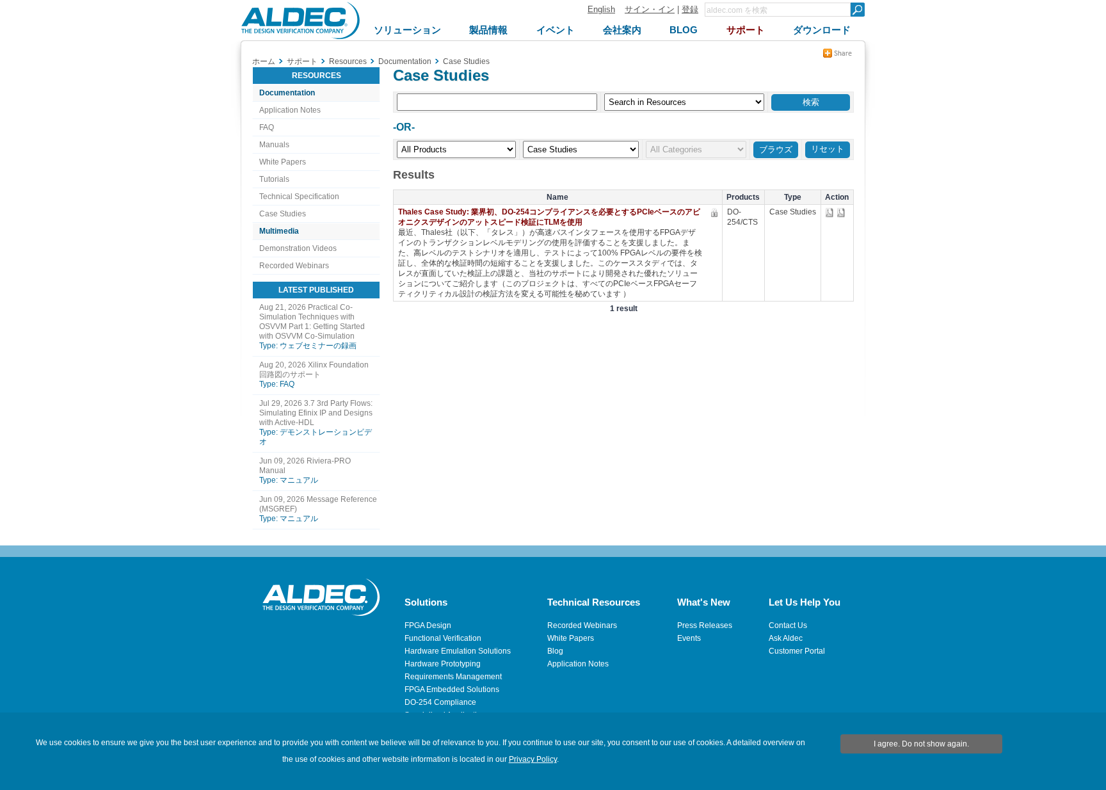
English (601, 9)
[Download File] (831, 213)
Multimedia (279, 231)
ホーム (263, 61)
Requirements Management (453, 676)
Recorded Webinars (294, 265)
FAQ (266, 127)
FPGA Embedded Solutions (452, 689)
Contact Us (788, 625)
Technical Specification (299, 196)
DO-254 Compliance (440, 702)
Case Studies (282, 213)
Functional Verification (443, 638)
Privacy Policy (533, 759)
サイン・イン (650, 9)
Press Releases (704, 625)
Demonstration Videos (298, 248)
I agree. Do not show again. (921, 743)
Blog (555, 651)
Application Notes (290, 110)
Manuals (274, 144)
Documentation (287, 92)
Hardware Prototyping (443, 663)
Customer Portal (797, 651)
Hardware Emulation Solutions (458, 651)
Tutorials (274, 179)
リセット (827, 149)
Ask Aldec (786, 638)
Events (689, 638)
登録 (690, 9)
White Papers (282, 161)
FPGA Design (428, 625)
